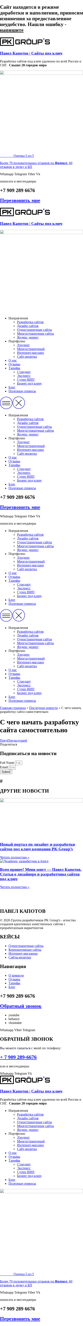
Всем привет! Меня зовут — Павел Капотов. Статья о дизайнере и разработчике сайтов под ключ (41, 874)
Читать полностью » (14, 857)
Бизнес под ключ (29, 383)
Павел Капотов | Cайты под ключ (31, 53)
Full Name (7, 762)
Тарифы (14, 368)
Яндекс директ (28, 337)
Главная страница (13, 708)
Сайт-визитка (27, 356)
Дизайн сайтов (28, 326)
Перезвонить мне (20, 200)
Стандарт (24, 372)
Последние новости (43, 708)
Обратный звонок (21, 1006)
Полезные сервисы (22, 391)
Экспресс (24, 376)
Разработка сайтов (30, 322)
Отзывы (14, 364)
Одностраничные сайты (34, 330)
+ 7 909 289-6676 (18, 1057)
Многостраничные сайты (35, 333)
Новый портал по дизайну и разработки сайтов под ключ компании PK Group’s (37, 846)
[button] (41, 403)
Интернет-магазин (30, 353)
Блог (12, 387)
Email (4, 767)
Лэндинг (23, 345)
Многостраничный (31, 349)
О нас (13, 360)
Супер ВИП (25, 379)
